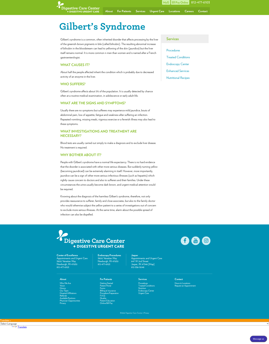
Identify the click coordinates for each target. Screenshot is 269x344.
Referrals (63, 295)
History (63, 288)
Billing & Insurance (108, 290)
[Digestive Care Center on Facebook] (185, 241)
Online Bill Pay (106, 303)
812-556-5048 (137, 267)
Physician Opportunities (70, 300)
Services (140, 11)
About (109, 11)
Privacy (63, 303)
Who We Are (65, 283)
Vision (62, 285)
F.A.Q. (102, 295)
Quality (103, 298)
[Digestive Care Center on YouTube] (196, 241)
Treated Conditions (178, 57)
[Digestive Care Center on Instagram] (206, 241)
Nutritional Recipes (178, 78)
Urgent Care (157, 11)
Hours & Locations (182, 283)
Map (151, 264)
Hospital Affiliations (68, 293)
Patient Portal (105, 285)
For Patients (124, 11)
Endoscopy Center (177, 64)
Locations (174, 11)
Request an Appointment (185, 285)
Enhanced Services (177, 71)
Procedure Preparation (109, 293)
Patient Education (107, 300)
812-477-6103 (63, 267)
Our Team (64, 290)
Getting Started (106, 283)
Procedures (173, 50)
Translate (22, 326)
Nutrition (142, 288)
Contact (203, 11)
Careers (189, 11)
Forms (102, 288)
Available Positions (67, 298)
